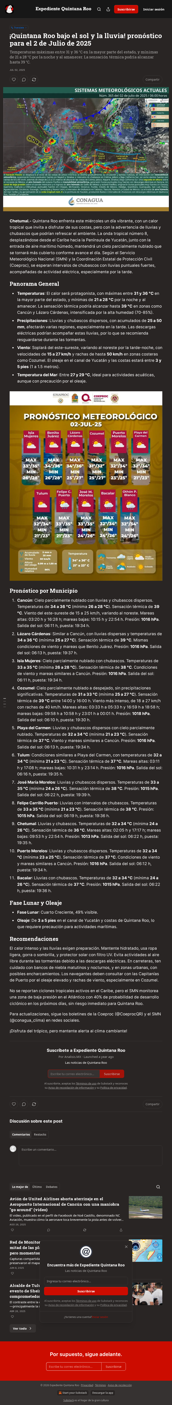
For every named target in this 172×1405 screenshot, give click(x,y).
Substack (68, 1400)
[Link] (3, 283)
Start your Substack (75, 1393)
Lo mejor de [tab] (20, 1187)
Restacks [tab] (40, 1134)
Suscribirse (126, 9)
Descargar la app (102, 1393)
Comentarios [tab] (21, 1134)
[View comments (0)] (24, 79)
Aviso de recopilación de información (71, 1305)
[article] (86, 1214)
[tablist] (29, 1134)
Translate (19, 27)
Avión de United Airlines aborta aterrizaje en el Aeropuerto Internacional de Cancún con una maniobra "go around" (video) (64, 1204)
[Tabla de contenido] (5, 702)
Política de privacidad (113, 1305)
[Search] (99, 9)
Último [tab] (37, 1187)
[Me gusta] (14, 79)
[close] (126, 1246)
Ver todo (20, 1328)
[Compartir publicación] (108, 9)
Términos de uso (86, 1301)
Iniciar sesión (153, 9)
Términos (100, 1385)
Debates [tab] (51, 1187)
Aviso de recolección (120, 1385)
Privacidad (87, 1385)
